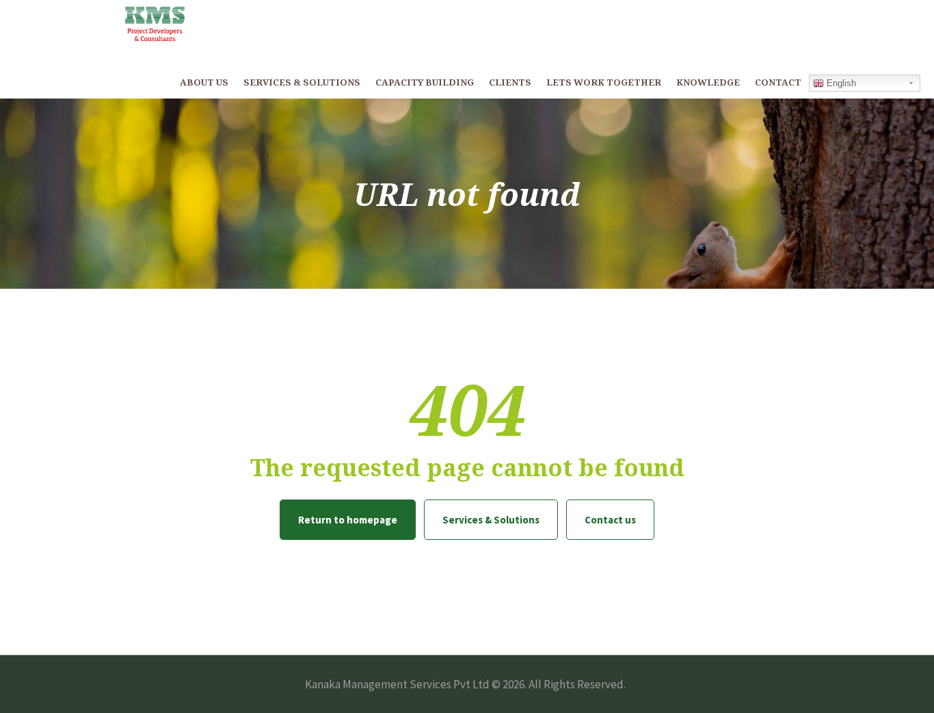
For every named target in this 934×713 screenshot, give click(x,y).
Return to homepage (347, 519)
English (840, 83)
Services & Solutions (490, 519)
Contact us (610, 519)
